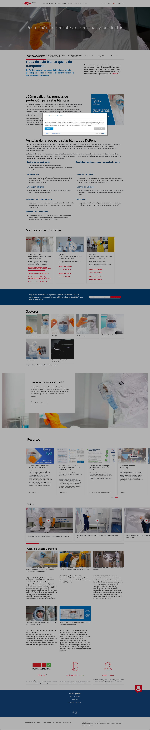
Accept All (49, 128)
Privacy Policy (47, 133)
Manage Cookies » (99, 128)
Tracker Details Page (55, 133)
